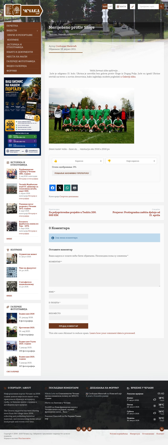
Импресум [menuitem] (135, 434)
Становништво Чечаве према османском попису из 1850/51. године (62, 396)
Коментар (55, 262)
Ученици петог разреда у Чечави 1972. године (27, 206)
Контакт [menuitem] (160, 434)
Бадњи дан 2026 (26, 314)
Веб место (55, 313)
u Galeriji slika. (128, 77)
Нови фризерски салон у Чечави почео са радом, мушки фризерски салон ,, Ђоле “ (61, 409)
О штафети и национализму (26, 283)
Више (9, 239)
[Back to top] (162, 429)
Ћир (105, 6)
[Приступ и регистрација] (132, 6)
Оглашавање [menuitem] (148, 434)
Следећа (156, 209)
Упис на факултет (27, 268)
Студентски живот (28, 254)
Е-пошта (54, 303)
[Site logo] (23, 11)
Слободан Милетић (66, 46)
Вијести (61, 34)
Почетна (53, 34)
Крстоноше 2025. (27, 328)
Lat (110, 6)
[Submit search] (161, 6)
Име (52, 292)
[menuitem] (22, 26)
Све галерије (13, 372)
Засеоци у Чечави (62, 403)
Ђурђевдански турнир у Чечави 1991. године (27, 172)
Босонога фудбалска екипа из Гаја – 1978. (28, 224)
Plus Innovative (25, 438)
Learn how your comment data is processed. (112, 333)
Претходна (54, 209)
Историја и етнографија (28, 179)
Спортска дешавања (76, 34)
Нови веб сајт (115, 394)
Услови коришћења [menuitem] (119, 434)
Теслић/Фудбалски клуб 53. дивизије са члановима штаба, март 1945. (28, 188)
